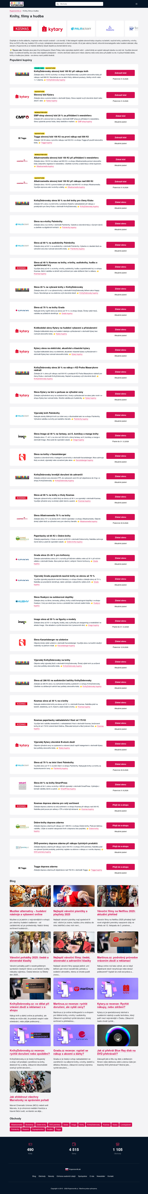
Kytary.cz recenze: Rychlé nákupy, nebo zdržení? (113, 1005)
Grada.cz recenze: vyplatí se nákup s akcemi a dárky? (70, 1052)
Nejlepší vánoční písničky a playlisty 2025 (70, 912)
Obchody (42, 1176)
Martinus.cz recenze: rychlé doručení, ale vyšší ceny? (70, 1005)
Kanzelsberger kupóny (84, 460)
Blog (34, 1176)
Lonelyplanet (126, 1124)
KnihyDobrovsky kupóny (55, 80)
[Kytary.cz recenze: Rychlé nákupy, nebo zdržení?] (117, 988)
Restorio (26, 1129)
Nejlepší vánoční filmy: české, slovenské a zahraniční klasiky (72, 958)
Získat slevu (120, 202)
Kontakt (110, 1176)
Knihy (82, 1124)
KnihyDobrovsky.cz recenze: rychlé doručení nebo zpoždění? (30, 1052)
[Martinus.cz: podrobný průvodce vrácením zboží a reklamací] (117, 942)
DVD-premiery (54, 1124)
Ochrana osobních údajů (66, 1176)
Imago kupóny (78, 440)
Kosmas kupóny (40, 273)
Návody (51, 1176)
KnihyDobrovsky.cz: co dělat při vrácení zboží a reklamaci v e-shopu (29, 1007)
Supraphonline (38, 1129)
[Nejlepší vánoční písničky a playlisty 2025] (73, 896)
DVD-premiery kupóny (42, 852)
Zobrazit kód (120, 72)
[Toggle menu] (136, 4)
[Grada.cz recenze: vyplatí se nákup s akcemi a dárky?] (73, 1035)
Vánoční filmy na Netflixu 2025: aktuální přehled (116, 912)
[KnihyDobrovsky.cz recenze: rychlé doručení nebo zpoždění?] (30, 1035)
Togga (58, 1129)
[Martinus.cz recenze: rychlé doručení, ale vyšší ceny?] (73, 988)
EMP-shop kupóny (85, 121)
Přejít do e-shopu (120, 804)
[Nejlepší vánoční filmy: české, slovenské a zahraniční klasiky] (73, 942)
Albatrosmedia (16, 1124)
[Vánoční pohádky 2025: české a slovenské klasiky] (30, 942)
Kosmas (106, 1124)
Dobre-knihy (41, 1124)
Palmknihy (15, 1129)
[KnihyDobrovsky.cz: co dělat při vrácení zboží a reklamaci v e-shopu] (30, 988)
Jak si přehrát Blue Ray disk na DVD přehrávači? (116, 1052)
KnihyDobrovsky (93, 1124)
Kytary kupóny (51, 100)
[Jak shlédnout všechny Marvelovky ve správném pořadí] (30, 1082)
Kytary (115, 1124)
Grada (65, 1124)
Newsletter (101, 1176)
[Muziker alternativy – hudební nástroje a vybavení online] (30, 896)
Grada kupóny (67, 313)
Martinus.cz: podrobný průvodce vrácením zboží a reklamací (117, 958)
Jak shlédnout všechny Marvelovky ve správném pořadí (29, 1098)
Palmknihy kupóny (69, 227)
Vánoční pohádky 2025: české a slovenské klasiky (29, 958)
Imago (74, 1124)
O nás (92, 1176)
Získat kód (120, 115)
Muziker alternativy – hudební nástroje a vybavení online (28, 912)
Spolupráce (82, 1176)
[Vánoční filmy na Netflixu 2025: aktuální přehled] (117, 896)
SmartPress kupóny (68, 789)
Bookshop (29, 1124)
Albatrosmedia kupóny (45, 166)
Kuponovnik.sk (75, 1169)
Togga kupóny (46, 142)
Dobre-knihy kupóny (74, 541)
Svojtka (50, 1129)
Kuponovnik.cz (15, 11)
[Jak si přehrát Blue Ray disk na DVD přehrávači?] (117, 1035)
